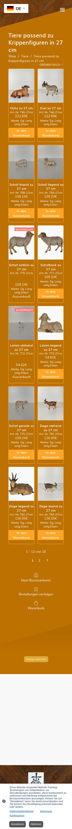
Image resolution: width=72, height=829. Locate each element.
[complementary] (16, 9)
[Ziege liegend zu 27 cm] (21, 484)
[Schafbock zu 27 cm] (50, 242)
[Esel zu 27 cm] (50, 86)
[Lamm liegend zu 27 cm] (50, 323)
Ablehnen (36, 824)
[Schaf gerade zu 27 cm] (21, 403)
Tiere (25, 56)
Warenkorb (36, 608)
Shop (12, 56)
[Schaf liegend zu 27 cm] (50, 162)
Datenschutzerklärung (22, 811)
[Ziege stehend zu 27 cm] (50, 403)
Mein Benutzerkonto (36, 580)
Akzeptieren (17, 824)
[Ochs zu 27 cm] (21, 86)
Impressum (46, 811)
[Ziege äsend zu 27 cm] (50, 484)
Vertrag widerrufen (36, 659)
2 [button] (39, 560)
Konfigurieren (17, 815)
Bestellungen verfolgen (36, 594)
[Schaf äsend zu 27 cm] (21, 162)
